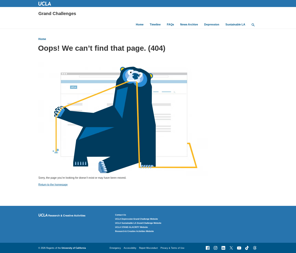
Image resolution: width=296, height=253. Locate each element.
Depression (211, 24)
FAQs (170, 24)
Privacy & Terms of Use (172, 248)
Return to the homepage (53, 184)
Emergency (115, 248)
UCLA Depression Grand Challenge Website (136, 219)
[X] (231, 248)
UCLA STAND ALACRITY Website (131, 227)
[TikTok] (247, 248)
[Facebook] (207, 248)
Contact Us (120, 215)
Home (140, 24)
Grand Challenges (57, 13)
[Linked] (223, 248)
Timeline (155, 24)
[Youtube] (239, 248)
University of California (73, 248)
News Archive (189, 24)
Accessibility (130, 248)
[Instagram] (215, 248)
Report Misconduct (148, 248)
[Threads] (255, 248)
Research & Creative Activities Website (134, 231)
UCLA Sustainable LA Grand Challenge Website (138, 223)
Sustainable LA (235, 24)
